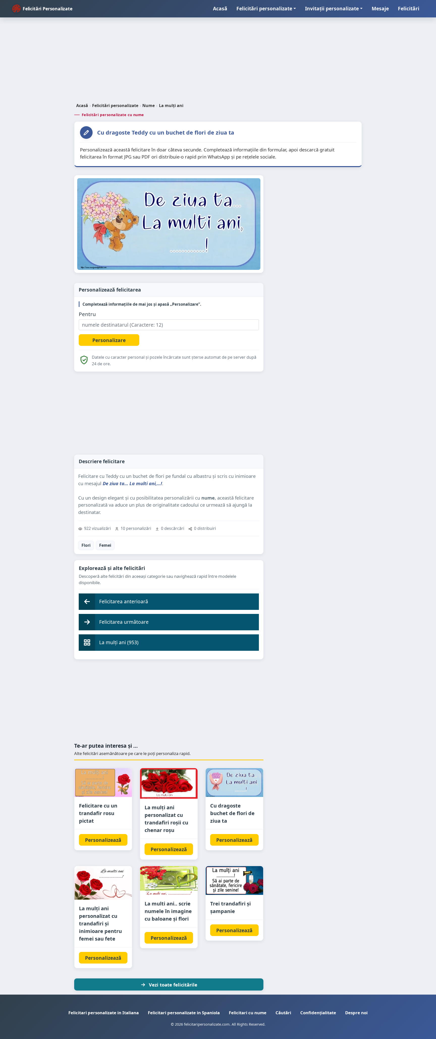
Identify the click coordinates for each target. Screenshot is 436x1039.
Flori (86, 545)
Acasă (220, 8)
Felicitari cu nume (247, 1013)
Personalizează (103, 840)
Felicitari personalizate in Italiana (103, 1013)
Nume (148, 105)
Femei (105, 545)
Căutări (283, 1013)
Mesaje (380, 8)
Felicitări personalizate (264, 8)
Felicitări (408, 8)
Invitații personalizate (332, 8)
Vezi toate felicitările (173, 984)
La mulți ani (171, 105)
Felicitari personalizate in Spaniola (184, 1013)
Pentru (87, 314)
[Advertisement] (218, 62)
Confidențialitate (318, 1013)
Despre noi (356, 1013)
